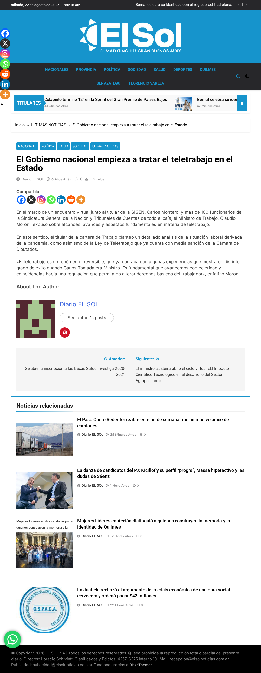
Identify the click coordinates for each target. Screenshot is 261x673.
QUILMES (208, 69)
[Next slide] (246, 5)
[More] (80, 199)
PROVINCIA (86, 69)
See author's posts (87, 317)
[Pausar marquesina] (242, 103)
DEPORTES (182, 69)
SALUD (160, 69)
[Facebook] (21, 199)
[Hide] (2, 104)
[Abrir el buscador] (238, 76)
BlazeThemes (140, 665)
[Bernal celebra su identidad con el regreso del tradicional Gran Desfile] (171, 109)
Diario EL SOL (32, 179)
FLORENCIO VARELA (146, 83)
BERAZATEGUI (109, 83)
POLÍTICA (112, 69)
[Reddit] (71, 199)
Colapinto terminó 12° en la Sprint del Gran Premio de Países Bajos (93, 99)
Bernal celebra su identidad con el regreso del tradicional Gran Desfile (184, 5)
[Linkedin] (61, 199)
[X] (31, 199)
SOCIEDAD (137, 69)
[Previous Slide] (238, 5)
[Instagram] (41, 199)
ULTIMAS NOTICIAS (105, 146)
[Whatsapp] (51, 199)
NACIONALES (56, 69)
